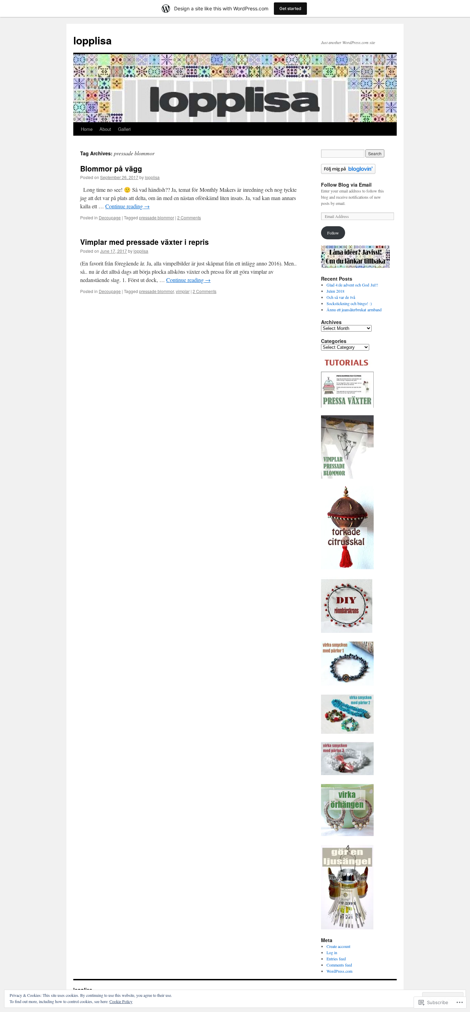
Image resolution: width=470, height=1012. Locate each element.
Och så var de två (341, 297)
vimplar (183, 291)
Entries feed (336, 958)
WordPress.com (339, 971)
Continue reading (127, 206)
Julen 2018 (335, 291)
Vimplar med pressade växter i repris (144, 242)
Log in (332, 952)
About (105, 129)
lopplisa (92, 40)
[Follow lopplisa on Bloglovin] (348, 172)
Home (87, 129)
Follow (333, 233)
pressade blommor (156, 217)
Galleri (124, 129)
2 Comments (189, 217)
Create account (338, 946)
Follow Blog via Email (346, 184)
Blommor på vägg (111, 168)
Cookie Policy (120, 1001)
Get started (290, 8)
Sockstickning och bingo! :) (349, 303)
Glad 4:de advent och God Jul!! (352, 285)
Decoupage (110, 217)
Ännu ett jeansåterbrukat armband (354, 309)
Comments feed (339, 965)
